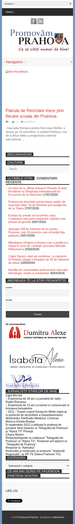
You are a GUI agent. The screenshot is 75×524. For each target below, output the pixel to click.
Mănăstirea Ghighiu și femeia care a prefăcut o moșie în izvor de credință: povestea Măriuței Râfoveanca (38, 246)
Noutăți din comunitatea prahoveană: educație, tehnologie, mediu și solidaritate (38, 271)
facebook (34, 21)
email (9, 299)
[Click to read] (37, 88)
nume (9, 287)
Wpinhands (58, 517)
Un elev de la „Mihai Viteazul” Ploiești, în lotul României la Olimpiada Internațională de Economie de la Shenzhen (37, 191)
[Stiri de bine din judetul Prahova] (39, 50)
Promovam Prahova (29, 517)
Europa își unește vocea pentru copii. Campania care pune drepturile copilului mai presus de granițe (37, 219)
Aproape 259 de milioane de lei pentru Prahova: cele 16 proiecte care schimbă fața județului (36, 232)
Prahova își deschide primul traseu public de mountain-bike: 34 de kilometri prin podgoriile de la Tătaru (37, 205)
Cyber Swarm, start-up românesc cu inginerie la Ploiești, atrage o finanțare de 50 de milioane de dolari (38, 259)
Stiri (16, 122)
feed (40, 21)
